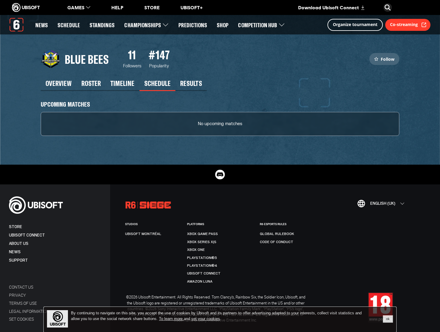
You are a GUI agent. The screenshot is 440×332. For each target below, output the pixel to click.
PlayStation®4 (202, 265)
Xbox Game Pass (202, 234)
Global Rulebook (277, 234)
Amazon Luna (200, 281)
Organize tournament (355, 24)
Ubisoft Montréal (143, 234)
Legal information (29, 311)
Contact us (21, 287)
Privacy (17, 295)
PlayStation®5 (202, 258)
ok (388, 319)
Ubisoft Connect (27, 235)
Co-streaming (404, 24)
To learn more (171, 318)
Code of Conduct (276, 242)
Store (15, 227)
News (15, 252)
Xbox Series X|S (201, 242)
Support (18, 260)
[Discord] (220, 175)
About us (18, 243)
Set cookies (21, 319)
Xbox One (196, 250)
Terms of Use (23, 303)
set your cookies (205, 319)
